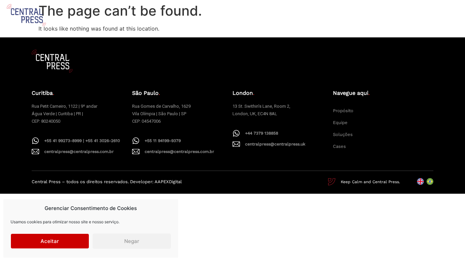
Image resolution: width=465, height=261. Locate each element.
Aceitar (50, 241)
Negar (131, 241)
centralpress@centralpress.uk (275, 144)
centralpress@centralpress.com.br (79, 151)
